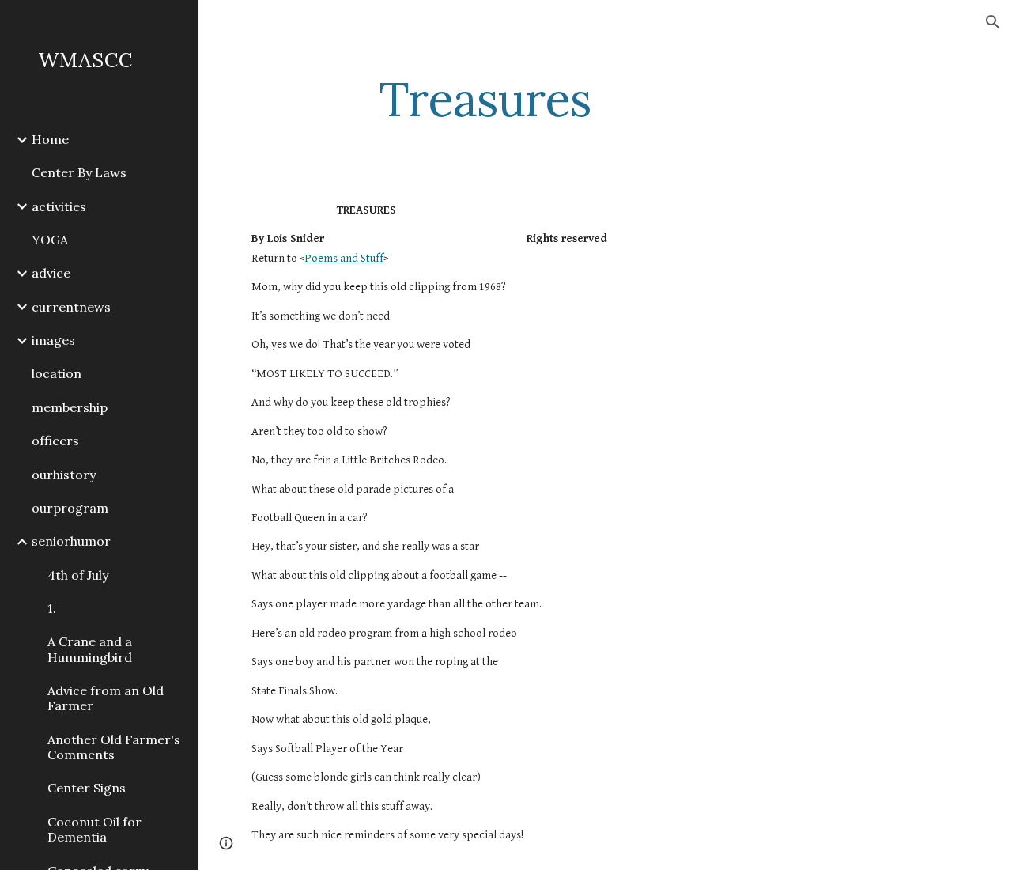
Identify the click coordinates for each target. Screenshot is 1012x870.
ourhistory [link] (64, 474)
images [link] (53, 340)
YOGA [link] (50, 240)
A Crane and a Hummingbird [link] (89, 649)
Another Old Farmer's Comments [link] (113, 747)
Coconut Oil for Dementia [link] (94, 829)
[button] (993, 22)
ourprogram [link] (70, 508)
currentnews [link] (71, 307)
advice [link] (51, 273)
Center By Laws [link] (79, 172)
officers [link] (55, 440)
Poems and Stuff (343, 258)
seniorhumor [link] (71, 541)
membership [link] (70, 407)
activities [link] (59, 206)
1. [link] (51, 608)
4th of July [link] (77, 575)
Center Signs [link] (86, 788)
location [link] (56, 373)
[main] (485, 98)
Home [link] (50, 139)
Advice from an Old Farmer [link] (105, 698)
